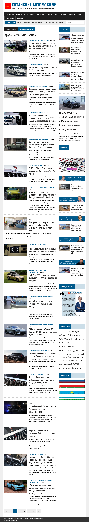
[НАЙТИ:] (75, 22)
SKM (71, 357)
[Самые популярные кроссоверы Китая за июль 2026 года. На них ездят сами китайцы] (64, 89)
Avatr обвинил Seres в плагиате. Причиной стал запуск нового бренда (41, 303)
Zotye (61, 364)
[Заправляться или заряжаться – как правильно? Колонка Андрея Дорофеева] (64, 229)
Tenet (82, 357)
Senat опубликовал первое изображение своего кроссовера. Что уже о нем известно (41, 380)
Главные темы (64, 30)
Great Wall (71, 346)
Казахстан (32, 139)
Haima (77, 347)
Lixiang (78, 354)
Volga (63, 360)
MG (62, 357)
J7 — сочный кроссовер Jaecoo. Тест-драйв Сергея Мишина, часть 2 (77, 207)
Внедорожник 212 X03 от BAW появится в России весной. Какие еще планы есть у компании (71, 120)
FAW (68, 342)
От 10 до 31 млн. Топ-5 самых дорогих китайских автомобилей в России (42, 171)
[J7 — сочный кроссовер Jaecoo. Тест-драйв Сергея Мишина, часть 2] (64, 209)
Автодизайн (32, 187)
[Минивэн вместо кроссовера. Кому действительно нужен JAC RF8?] (64, 189)
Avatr (64, 332)
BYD (69, 335)
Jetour (65, 354)
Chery (62, 338)
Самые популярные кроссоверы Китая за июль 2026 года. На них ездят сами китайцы (77, 88)
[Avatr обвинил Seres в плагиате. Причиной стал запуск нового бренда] (15, 307)
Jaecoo (81, 350)
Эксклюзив (45, 139)
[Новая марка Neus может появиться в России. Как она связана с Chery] (15, 255)
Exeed (62, 342)
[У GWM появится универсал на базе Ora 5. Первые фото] (15, 75)
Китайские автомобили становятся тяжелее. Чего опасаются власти (42, 355)
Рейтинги (50, 14)
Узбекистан (38, 402)
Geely (62, 346)
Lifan (74, 354)
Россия (43, 40)
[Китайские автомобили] (44, 6)
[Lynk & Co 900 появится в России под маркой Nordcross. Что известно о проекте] (15, 281)
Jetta (70, 354)
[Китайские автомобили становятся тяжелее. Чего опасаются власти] (15, 361)
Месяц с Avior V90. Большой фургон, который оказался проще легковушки (76, 50)
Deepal (68, 339)
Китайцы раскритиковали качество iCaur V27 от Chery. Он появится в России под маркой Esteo (42, 91)
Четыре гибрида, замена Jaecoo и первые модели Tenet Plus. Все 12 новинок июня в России (42, 46)
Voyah (68, 360)
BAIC (68, 332)
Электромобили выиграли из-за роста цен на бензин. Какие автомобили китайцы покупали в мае (41, 226)
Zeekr (81, 360)
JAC (77, 350)
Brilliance (62, 335)
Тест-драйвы (40, 14)
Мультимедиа (10, 18)
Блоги (79, 14)
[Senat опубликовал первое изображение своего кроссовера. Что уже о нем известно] (15, 385)
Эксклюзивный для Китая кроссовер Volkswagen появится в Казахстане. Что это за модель (42, 144)
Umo (60, 360)
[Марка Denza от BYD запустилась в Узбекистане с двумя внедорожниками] (15, 413)
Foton (72, 343)
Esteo (82, 339)
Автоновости (10, 14)
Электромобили (29, 14)
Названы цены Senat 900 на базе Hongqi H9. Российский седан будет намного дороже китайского (42, 459)
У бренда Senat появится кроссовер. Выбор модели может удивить (42, 433)
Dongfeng (75, 339)
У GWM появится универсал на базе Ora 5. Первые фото (43, 69)
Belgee (76, 332)
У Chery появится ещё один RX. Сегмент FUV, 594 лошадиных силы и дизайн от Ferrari (43, 332)
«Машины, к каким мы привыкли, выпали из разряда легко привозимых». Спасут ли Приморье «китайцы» (77, 62)
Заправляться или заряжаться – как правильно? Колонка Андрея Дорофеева (76, 227)
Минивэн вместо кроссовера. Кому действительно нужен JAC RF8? (77, 187)
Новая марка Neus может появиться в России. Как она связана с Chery (42, 250)
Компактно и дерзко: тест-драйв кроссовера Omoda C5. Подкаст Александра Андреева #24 (77, 249)
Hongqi (72, 351)
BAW (72, 332)
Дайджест (72, 14)
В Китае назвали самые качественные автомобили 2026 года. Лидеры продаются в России (42, 118)
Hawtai (68, 351)
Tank (78, 357)
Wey (72, 360)
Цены (57, 14)
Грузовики (20, 18)
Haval (62, 350)
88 (34, 511)
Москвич (67, 364)
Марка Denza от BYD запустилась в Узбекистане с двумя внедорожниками (42, 409)
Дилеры (63, 14)
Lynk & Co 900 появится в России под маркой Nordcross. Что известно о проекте (43, 278)
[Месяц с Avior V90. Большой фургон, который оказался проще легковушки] (64, 52)
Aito (60, 332)
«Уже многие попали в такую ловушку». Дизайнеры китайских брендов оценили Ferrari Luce (42, 488)
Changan (76, 334)
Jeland (61, 354)
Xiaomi (76, 360)
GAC (77, 342)
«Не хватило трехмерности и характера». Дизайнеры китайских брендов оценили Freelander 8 (42, 194)
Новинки (19, 14)
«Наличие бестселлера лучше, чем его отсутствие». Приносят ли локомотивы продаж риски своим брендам (77, 38)
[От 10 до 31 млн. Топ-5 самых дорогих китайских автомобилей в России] (15, 176)
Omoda (66, 357)
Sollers (74, 357)
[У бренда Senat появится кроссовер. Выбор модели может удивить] (15, 439)
